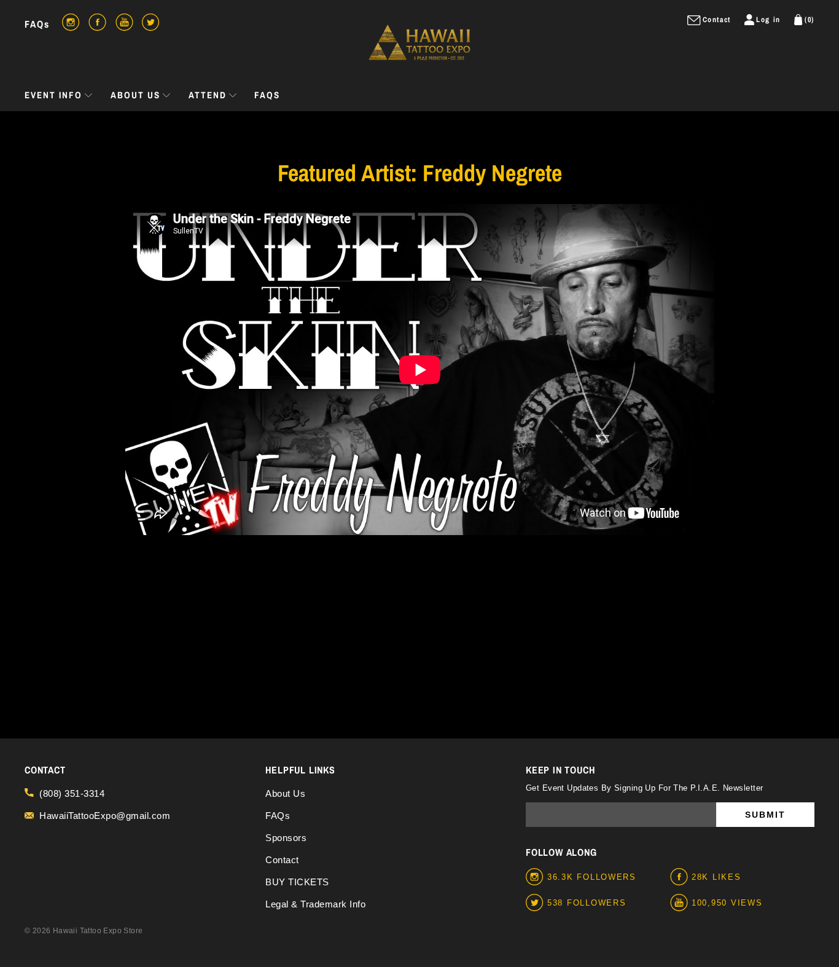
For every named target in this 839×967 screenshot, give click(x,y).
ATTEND (208, 95)
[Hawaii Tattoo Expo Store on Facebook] (681, 877)
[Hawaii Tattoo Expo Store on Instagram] (536, 877)
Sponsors (285, 837)
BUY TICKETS (297, 882)
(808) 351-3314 (71, 793)
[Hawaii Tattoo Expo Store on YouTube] (681, 903)
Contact (282, 860)
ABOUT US (135, 95)
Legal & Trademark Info (315, 904)
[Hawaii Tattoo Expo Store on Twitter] (536, 903)
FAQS (267, 95)
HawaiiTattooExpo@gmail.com (104, 815)
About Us (285, 793)
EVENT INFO (53, 95)
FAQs (37, 24)
